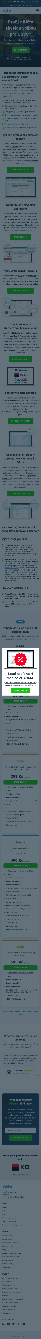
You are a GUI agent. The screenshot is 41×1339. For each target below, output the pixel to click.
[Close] (36, 650)
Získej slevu (20, 690)
